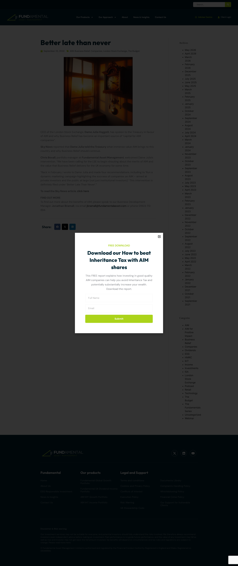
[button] (159, 237)
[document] (119, 283)
